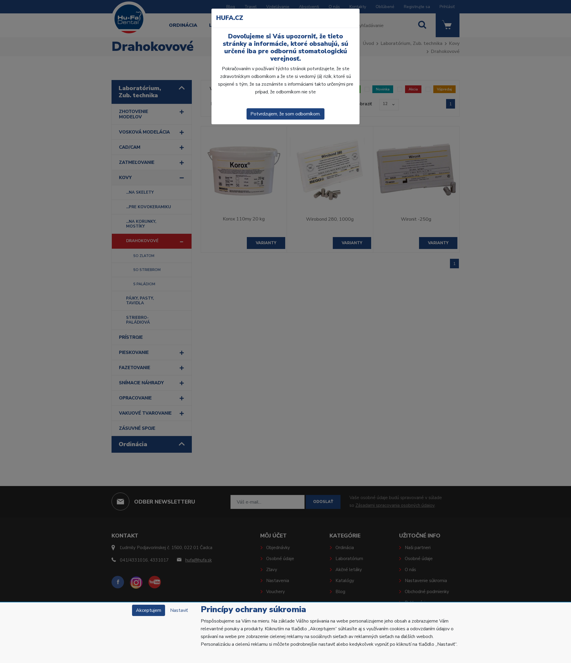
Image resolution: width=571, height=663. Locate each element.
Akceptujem (148, 610)
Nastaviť (179, 610)
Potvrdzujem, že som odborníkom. (285, 114)
